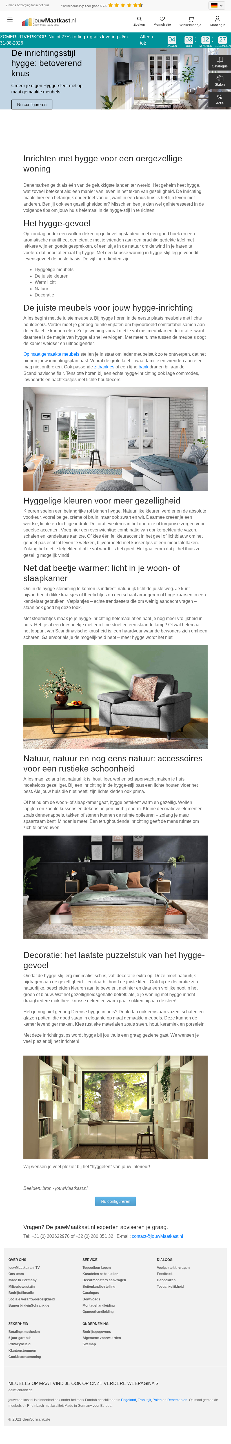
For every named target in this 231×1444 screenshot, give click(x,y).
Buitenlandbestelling (99, 1287)
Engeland (128, 1400)
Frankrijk (144, 1400)
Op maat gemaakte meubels (52, 354)
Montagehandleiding (99, 1305)
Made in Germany (22, 1280)
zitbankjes (104, 366)
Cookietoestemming (24, 1357)
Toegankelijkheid (170, 1287)
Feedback (165, 1274)
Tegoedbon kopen (97, 1268)
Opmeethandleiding (98, 1312)
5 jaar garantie (20, 1338)
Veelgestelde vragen (173, 1268)
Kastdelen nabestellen (100, 1274)
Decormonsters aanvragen (104, 1280)
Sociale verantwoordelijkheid (31, 1299)
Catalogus (91, 1293)
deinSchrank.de (20, 1390)
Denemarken (177, 1400)
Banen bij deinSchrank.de (28, 1305)
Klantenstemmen (22, 1351)
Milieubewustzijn (21, 1287)
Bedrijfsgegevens (97, 1332)
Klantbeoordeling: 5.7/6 (84, 6)
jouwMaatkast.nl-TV (24, 1268)
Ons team (16, 1274)
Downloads (91, 1299)
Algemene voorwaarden (102, 1338)
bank (144, 366)
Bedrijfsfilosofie (21, 1293)
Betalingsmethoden (24, 1332)
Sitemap (89, 1344)
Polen (157, 1400)
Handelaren (166, 1280)
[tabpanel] (115, 78)
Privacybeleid (19, 1344)
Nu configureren (31, 104)
